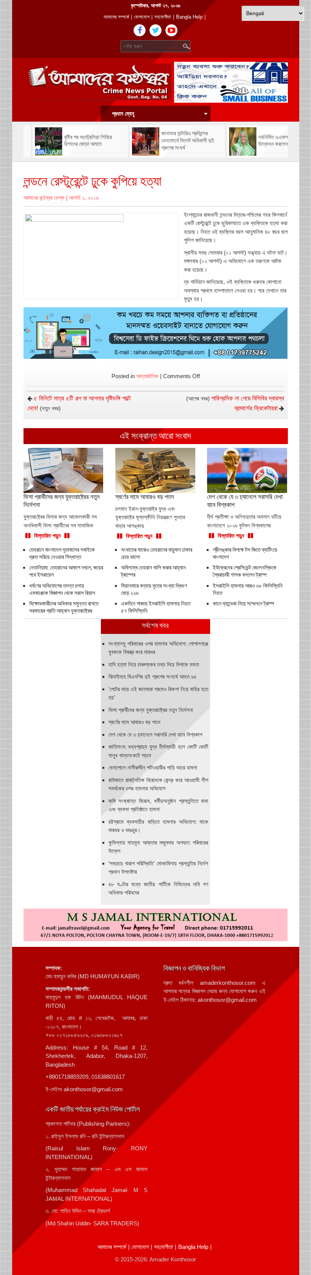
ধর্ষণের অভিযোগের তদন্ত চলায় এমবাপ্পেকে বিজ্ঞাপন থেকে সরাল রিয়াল (62, 589)
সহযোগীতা (162, 17)
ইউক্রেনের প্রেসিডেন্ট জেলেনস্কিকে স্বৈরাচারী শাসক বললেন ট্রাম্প (244, 571)
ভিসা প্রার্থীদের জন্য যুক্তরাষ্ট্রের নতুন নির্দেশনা (150, 710)
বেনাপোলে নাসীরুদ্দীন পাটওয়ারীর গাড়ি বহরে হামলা (152, 767)
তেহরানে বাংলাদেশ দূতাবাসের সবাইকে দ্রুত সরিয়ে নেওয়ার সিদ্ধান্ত (62, 553)
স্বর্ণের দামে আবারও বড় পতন (134, 722)
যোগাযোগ (141, 17)
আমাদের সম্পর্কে (116, 17)
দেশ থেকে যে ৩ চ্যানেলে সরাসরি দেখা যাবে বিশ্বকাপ (155, 734)
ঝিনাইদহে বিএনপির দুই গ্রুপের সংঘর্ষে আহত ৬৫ (152, 676)
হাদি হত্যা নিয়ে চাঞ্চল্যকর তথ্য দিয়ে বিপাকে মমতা (153, 664)
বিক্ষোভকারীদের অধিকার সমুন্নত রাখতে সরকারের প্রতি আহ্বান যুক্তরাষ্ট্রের (64, 607)
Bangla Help (189, 17)
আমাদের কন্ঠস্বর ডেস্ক (44, 197)
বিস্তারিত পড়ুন (47, 535)
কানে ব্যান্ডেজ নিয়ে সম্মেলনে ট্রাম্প (243, 603)
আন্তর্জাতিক (147, 376)
